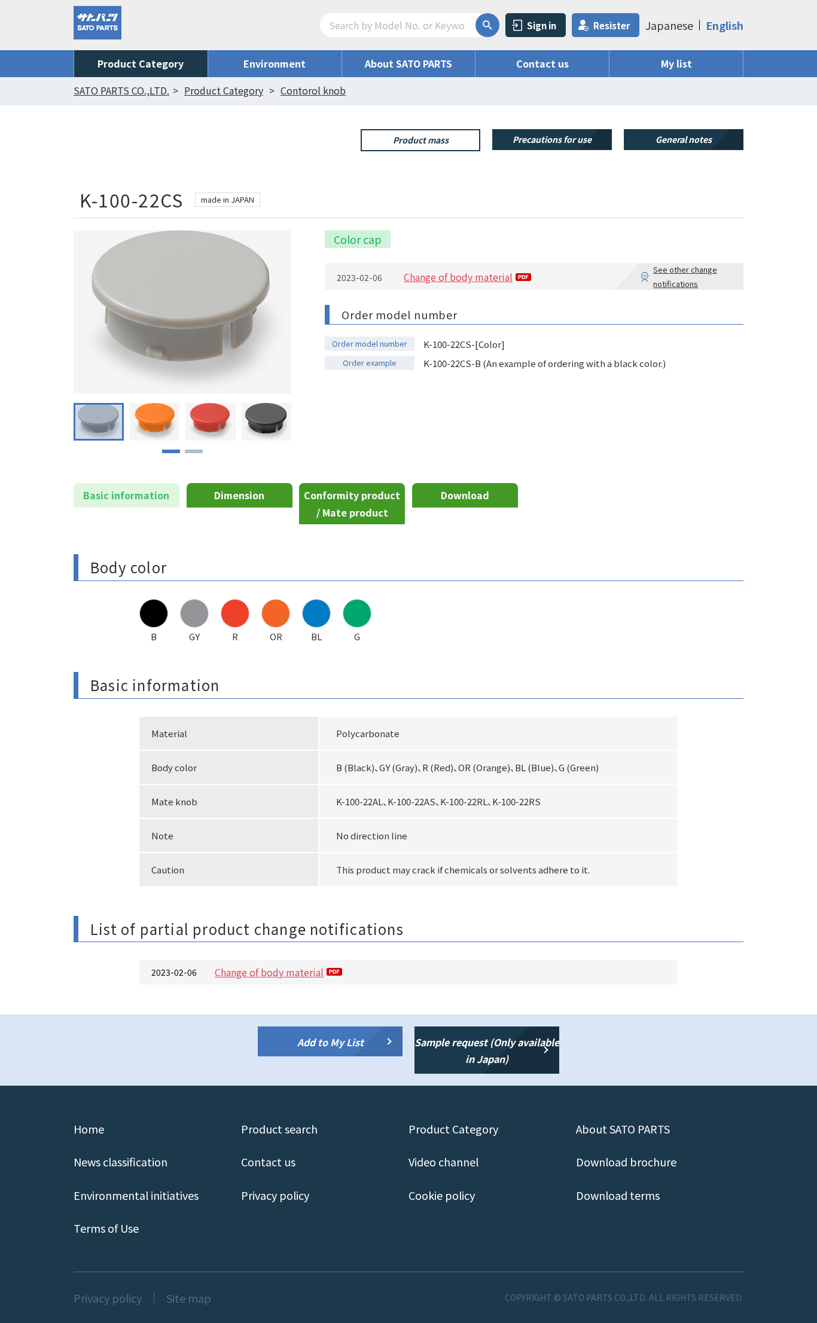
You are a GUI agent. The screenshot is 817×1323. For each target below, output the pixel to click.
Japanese (669, 25)
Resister (611, 25)
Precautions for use (552, 139)
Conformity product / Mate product (352, 504)
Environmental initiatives (136, 1195)
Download (465, 495)
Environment (274, 63)
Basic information (126, 495)
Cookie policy (441, 1195)
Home (89, 1128)
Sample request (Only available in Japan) (486, 1051)
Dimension (239, 495)
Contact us (542, 63)
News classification (120, 1161)
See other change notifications (685, 276)
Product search (279, 1128)
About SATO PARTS (408, 63)
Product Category (140, 63)
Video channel (443, 1161)
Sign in (541, 25)
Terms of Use (106, 1228)
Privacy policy (275, 1195)
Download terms (618, 1195)
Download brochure (626, 1161)
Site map (188, 1298)
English (724, 25)
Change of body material (458, 277)
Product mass (421, 140)
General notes (684, 139)
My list (676, 63)
